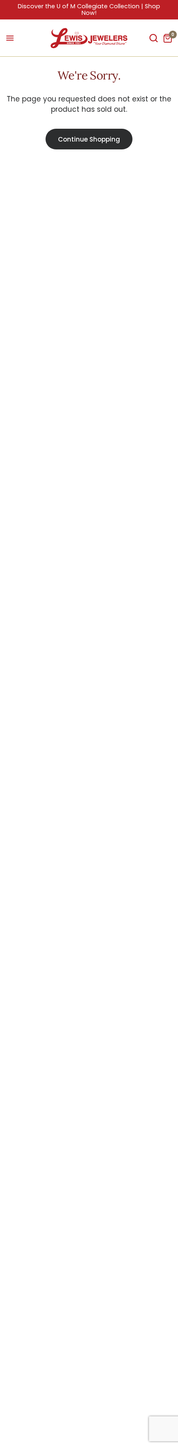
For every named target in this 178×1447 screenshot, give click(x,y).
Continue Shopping (89, 139)
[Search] (154, 38)
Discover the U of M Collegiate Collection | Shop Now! (89, 9)
